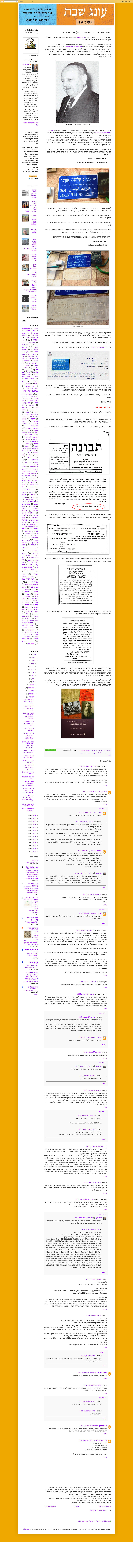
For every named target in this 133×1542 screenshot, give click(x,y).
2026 (34, 852)
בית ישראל (81, 37)
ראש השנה (34, 598)
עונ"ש (28, 555)
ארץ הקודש (33, 363)
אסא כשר (30, 356)
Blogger (26, 1529)
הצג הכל (36, 994)
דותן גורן (31, 405)
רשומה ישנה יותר (50, 1506)
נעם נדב (26, 535)
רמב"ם (36, 607)
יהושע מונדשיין (26, 471)
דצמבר (31, 697)
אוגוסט (31, 685)
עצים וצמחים (27, 567)
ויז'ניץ (36, 432)
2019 (34, 830)
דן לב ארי (31, 410)
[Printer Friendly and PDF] (50, 750)
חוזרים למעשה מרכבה (31, 990)
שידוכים (27, 618)
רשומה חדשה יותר (105, 1506)
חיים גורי (25, 448)
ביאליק (35, 368)
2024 (34, 845)
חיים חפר (31, 450)
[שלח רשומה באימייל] (75, 750)
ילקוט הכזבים (34, 484)
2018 (34, 827)
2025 (34, 848)
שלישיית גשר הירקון (31, 632)
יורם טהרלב (26, 480)
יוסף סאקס (31, 478)
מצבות (24, 524)
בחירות (28, 365)
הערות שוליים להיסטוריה (33, 987)
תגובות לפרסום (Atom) (97, 1510)
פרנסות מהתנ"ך (27, 576)
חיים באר (35, 448)
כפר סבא (32, 497)
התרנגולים (27, 430)
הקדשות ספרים (32, 428)
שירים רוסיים (27, 628)
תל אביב (25, 639)
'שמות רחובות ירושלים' (98, 347)
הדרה (36, 416)
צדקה (33, 589)
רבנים (29, 600)
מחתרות (24, 511)
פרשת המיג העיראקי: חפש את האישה (33, 193)
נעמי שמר (35, 538)
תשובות (101, 808)
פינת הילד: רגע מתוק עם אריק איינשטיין (29, 767)
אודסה (27, 337)
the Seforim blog (32, 867)
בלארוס (35, 372)
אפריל (32, 672)
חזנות (36, 446)
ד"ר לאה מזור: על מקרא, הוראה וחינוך (31, 898)
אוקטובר (31, 691)
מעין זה (24, 522)
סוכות (23, 545)
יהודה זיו (33, 469)
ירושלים (84, 753)
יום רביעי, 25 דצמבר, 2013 (87, 766)
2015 (34, 818)
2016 (34, 821)
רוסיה (27, 603)
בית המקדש (28, 370)
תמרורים (31, 641)
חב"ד (28, 439)
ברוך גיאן (26, 376)
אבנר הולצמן (30, 331)
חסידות (30, 457)
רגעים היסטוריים (32, 972)
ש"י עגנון (29, 611)
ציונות (36, 592)
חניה (23, 455)
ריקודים (35, 605)
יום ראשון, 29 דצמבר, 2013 (92, 1183)
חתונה (36, 462)
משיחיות (28, 531)
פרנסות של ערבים (31, 585)
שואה (36, 616)
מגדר (33, 506)
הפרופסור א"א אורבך (74, 47)
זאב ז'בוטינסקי (30, 435)
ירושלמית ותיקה (101, 1373)
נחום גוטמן (28, 533)
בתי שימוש (30, 386)
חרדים (35, 460)
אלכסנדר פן (32, 354)
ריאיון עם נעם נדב (32, 862)
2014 (34, 815)
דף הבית (77, 1506)
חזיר (27, 444)
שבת (27, 614)
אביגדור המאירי (26, 328)
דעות (27, 412)
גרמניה (28, 398)
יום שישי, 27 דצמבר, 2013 (87, 982)
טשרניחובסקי (34, 467)
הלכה (33, 419)
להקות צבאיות (33, 502)
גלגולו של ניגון (30, 390)
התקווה (36, 430)
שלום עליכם (30, 630)
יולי (33, 682)
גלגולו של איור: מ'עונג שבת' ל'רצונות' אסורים (28, 783)
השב (105, 785)
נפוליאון (26, 538)
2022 (34, 839)
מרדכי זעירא (34, 529)
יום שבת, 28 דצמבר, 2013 (87, 1129)
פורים (24, 569)
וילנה (29, 432)
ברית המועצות (29, 379)
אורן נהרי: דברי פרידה (33, 231)
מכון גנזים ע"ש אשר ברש (32, 918)
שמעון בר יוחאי (33, 634)
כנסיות (24, 495)
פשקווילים (34, 587)
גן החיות (32, 396)
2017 (34, 824)
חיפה (28, 453)
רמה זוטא (28, 607)
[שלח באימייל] (71, 750)
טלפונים (35, 464)
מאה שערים (26, 504)
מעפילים (32, 524)
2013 (34, 661)
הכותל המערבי (27, 416)
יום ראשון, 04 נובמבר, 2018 (88, 913)
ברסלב (35, 381)
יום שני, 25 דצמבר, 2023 (88, 1076)
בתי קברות (26, 384)
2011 (34, 655)
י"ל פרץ (24, 467)
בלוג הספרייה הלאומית (33, 884)
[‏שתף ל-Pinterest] (64, 750)
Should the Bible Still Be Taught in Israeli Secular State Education (33, 906)
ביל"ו (36, 370)
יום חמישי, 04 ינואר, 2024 (87, 1440)
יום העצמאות (31, 473)
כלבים (33, 495)
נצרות (36, 540)
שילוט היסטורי (33, 620)
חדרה (27, 442)
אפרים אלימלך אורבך (100, 753)
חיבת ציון (28, 446)
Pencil (109, 755)
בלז (28, 372)
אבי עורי (35, 328)
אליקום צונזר (25, 352)
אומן (23, 340)
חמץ (37, 455)
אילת (30, 345)
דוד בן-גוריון (26, 403)
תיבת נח (27, 636)
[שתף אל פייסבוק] (66, 750)
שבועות (36, 614)
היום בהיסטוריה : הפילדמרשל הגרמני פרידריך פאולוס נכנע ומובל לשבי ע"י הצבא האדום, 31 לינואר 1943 (31, 978)
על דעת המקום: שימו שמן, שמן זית (28, 708)
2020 (34, 833)
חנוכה (31, 455)
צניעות (36, 594)
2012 (34, 658)
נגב (37, 533)
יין (25, 482)
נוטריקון (104, 792)
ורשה (23, 432)
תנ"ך (23, 641)
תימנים (36, 639)
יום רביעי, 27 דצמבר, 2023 (89, 1426)
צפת (27, 594)
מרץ (32, 669)
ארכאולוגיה (27, 361)
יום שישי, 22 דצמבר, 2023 (86, 1373)
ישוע (30, 493)
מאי (32, 675)
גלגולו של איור (32, 388)
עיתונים (30, 560)
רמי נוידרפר (34, 609)
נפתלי (99, 913)
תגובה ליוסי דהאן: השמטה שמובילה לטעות (32, 955)
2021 (34, 836)
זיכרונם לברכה (32, 437)
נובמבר (31, 694)
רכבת (27, 605)
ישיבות (24, 493)
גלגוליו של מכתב (27, 394)
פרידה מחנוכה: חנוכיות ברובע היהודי (29, 723)
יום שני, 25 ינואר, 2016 (93, 1315)
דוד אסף (99, 873)
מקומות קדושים (30, 527)
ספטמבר (31, 688)
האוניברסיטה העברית (31, 414)
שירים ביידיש (27, 623)
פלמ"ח (35, 574)
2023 (34, 842)
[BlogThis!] (70, 750)
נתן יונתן (24, 542)
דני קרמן (35, 860)
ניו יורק (36, 535)
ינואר (32, 663)
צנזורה (27, 592)
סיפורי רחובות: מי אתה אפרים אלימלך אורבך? (28, 790)
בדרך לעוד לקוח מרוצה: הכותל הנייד (29, 701)
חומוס (36, 444)
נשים (28, 540)
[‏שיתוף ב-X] (68, 750)
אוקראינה (32, 342)
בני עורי (29, 374)
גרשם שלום (34, 401)
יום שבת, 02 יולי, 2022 (88, 1356)
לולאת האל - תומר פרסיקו (31, 950)
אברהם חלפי (34, 333)
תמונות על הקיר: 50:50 (33, 307)
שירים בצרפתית (27, 625)
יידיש (33, 482)
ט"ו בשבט (27, 462)
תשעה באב (31, 644)
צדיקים (24, 587)
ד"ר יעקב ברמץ (101, 1440)
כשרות (24, 497)
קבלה (36, 596)
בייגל (26, 367)
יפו (22, 487)
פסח (23, 574)
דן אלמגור (26, 407)
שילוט (79, 753)
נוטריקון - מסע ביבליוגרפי (33, 928)
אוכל (35, 340)
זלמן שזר (35, 439)
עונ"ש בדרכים (33, 557)
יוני (33, 679)
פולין (32, 569)
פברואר (31, 666)
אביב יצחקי (103, 1426)
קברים (28, 596)
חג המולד (35, 442)
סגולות (33, 545)
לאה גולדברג (29, 499)
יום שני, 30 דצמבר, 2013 (93, 1279)
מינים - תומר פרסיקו (33, 962)
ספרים (35, 553)
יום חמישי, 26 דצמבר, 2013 (92, 894)
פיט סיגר (29, 572)
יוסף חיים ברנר (26, 476)
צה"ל (26, 589)
